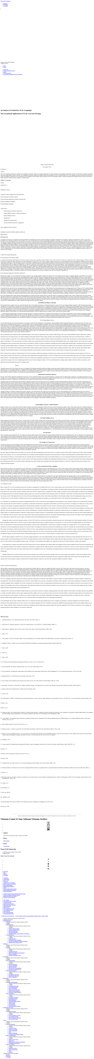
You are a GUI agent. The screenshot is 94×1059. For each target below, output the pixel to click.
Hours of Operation (13, 1030)
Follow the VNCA (13, 1048)
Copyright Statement (13, 987)
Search (4, 67)
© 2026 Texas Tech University (7, 916)
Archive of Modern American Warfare (11, 895)
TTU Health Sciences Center (9, 901)
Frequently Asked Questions (15, 940)
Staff (10, 1031)
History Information (11, 1035)
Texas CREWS (6, 911)
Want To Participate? (10, 960)
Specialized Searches (13, 932)
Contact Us (5, 877)
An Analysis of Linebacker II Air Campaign (12, 74)
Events (4, 72)
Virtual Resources (10, 934)
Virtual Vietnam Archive (14, 928)
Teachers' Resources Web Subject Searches (18, 941)
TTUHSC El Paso (7, 902)
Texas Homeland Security (9, 908)
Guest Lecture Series (13, 1019)
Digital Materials (7, 920)
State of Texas (6, 907)
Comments (5, 875)
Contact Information (13, 965)
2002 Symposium (7, 73)
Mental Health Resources (8, 886)
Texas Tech (5, 69)
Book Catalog (12, 1003)
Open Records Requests (8, 913)
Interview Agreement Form (15, 969)
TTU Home (15, 1053)
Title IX (5, 887)
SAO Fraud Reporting (8, 912)
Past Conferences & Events (15, 1017)
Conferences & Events (8, 1007)
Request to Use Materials (14, 989)
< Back (8, 923)
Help (4, 872)
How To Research (10, 993)
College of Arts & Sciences (9, 897)
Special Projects (12, 1005)
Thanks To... (11, 1040)
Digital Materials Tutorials (14, 1001)
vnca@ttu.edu (6, 846)
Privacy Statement (13, 954)
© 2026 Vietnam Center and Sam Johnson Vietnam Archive (28, 916)
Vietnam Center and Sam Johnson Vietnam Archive (14, 893)
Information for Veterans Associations (17, 1042)
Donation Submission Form (15, 955)
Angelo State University (8, 903)
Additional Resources (8, 1053)
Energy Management (7, 885)
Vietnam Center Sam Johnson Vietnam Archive (14, 918)
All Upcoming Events (13, 1016)
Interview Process (13, 967)
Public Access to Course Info (9, 884)
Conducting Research (13, 997)
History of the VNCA (13, 1039)
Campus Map (6, 879)
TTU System (6, 900)
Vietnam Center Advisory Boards (16, 1034)
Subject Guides (12, 1002)
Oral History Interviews (14, 974)
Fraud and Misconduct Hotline (10, 889)
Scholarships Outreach (14, 1043)
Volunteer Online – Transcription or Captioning (19, 933)
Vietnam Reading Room (14, 930)
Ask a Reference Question (14, 1006)
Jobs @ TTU (6, 880)
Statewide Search (7, 906)
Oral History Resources (14, 975)
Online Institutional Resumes (9, 890)
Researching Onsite (13, 998)
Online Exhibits (12, 938)
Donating (5, 943)
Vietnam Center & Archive (9, 70)
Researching (6, 978)
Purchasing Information (11, 982)
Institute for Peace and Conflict (10, 896)
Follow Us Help (10, 1044)
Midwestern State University (9, 905)
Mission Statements (13, 1033)
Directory (5, 3)
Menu (4, 65)
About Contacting (10, 1024)
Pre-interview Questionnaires (15, 968)
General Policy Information (9, 882)
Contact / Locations (13, 1029)
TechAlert (5, 881)
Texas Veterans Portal (8, 910)
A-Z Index (5, 6)
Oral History (6, 956)
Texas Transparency (7, 891)
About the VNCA (13, 1028)
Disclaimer (5, 871)
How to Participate (13, 964)
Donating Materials (13, 951)
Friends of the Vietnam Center (15, 942)
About (4, 1020)
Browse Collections (13, 931)
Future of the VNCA (13, 1049)
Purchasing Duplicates (14, 986)
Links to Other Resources (14, 991)
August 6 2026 (44, 916)
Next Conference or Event (14, 1015)
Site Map (5, 874)
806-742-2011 (6, 853)
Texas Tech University (5, 1)
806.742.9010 (6, 841)
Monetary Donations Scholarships (17, 952)
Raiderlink (5, 4)
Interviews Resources (11, 970)
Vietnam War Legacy (8, 919)
